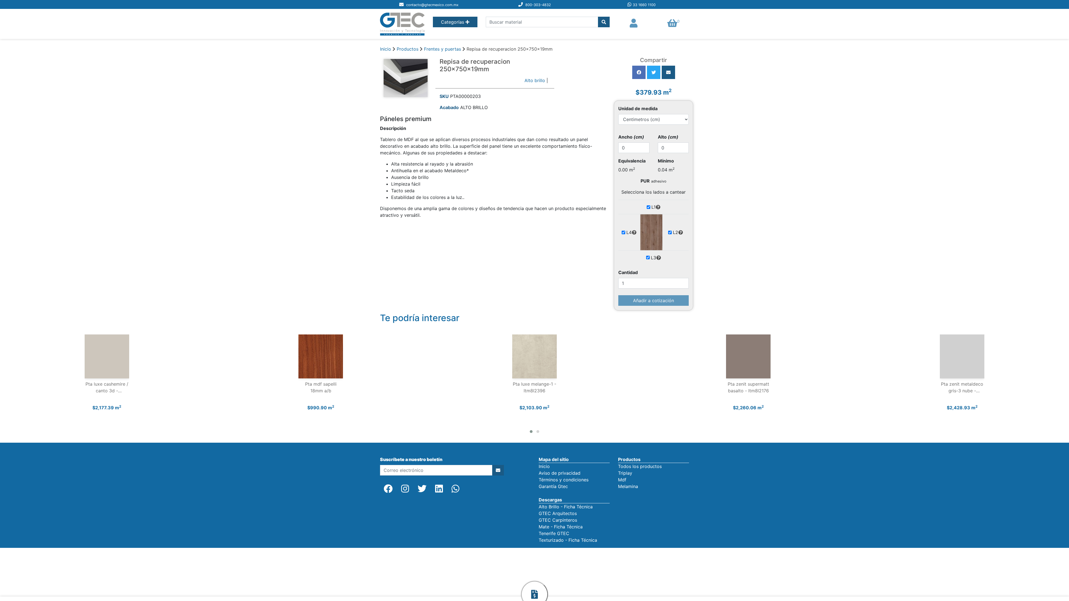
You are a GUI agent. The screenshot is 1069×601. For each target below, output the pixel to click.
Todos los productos (640, 466)
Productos (407, 49)
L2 (675, 232)
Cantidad (628, 272)
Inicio (385, 49)
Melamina (628, 486)
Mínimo (666, 161)
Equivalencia (632, 161)
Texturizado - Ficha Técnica (568, 540)
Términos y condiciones (564, 479)
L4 (629, 232)
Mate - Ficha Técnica (561, 526)
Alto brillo (534, 80)
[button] (531, 431)
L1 (653, 207)
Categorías (453, 22)
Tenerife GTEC (554, 533)
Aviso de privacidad (559, 473)
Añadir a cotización (653, 300)
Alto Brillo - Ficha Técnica (566, 506)
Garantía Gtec (553, 486)
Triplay (625, 473)
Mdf (622, 479)
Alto (668, 137)
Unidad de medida (638, 108)
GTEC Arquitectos (558, 513)
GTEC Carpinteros (558, 520)
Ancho (631, 137)
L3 (653, 257)
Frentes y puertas (443, 49)
